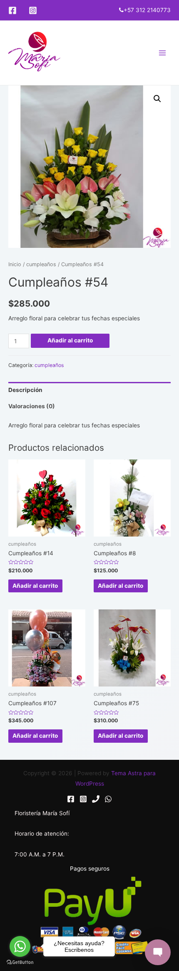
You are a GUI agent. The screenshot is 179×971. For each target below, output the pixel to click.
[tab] (89, 390)
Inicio (14, 264)
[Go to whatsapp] (20, 946)
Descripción (25, 390)
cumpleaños (41, 264)
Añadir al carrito (70, 340)
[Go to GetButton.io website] (20, 962)
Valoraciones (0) (31, 406)
